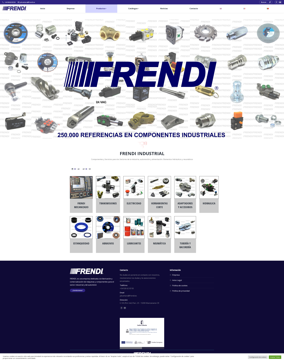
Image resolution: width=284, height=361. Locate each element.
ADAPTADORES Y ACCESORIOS (185, 205)
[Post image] (81, 187)
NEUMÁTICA (159, 243)
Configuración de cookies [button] (257, 357)
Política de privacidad (181, 291)
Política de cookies (179, 285)
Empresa (176, 275)
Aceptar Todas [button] (275, 357)
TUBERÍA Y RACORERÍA (185, 245)
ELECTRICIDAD (134, 203)
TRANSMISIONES (108, 203)
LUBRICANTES (134, 243)
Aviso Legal (177, 280)
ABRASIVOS (108, 243)
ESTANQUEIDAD (81, 243)
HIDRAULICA (209, 203)
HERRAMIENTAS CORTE (159, 205)
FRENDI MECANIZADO (81, 205)
